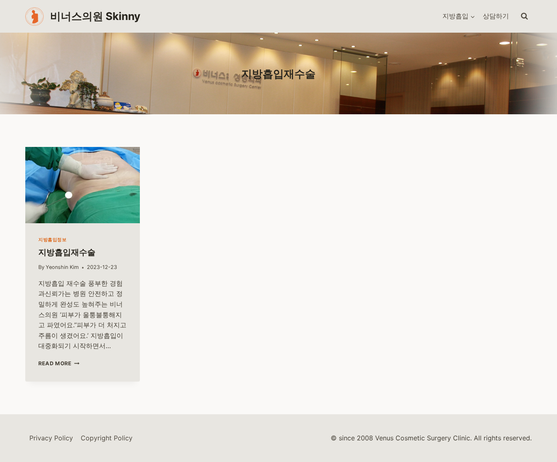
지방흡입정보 (52, 239)
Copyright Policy (107, 438)
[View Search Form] (524, 16)
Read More (57, 363)
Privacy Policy (51, 438)
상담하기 (496, 16)
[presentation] (82, 185)
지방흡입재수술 (66, 252)
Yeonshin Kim (62, 267)
